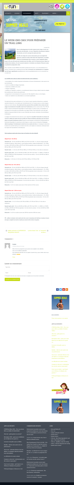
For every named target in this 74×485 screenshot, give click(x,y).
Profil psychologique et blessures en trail (13, 468)
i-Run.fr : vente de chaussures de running (60, 443)
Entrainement (27, 13)
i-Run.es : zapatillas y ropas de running (60, 441)
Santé (36, 13)
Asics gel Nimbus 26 (55, 429)
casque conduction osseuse (57, 432)
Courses (17, 13)
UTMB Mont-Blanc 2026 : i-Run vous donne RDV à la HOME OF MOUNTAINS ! (60, 329)
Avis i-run (53, 431)
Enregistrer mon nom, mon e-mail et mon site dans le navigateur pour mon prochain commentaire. (25, 275)
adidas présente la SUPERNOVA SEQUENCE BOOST (17, 231)
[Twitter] (60, 289)
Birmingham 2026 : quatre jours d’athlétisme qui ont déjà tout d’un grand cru (60, 340)
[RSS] (66, 289)
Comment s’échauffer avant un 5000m (13, 441)
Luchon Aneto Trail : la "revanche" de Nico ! (37, 231)
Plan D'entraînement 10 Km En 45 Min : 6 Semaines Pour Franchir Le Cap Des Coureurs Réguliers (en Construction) (37, 444)
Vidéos (54, 13)
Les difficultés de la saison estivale (59, 361)
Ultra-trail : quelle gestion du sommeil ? (13, 434)
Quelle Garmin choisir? (56, 445)
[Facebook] (57, 289)
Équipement (45, 13)
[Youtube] (63, 289)
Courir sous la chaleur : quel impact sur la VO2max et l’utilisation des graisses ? (60, 371)
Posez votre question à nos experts (60, 318)
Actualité (8, 13)
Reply (14, 257)
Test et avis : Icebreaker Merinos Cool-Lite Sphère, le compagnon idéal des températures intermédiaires (60, 356)
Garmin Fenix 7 (54, 434)
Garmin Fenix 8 (54, 436)
